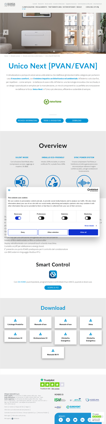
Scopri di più (53, 287)
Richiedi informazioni (27, 120)
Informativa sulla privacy (19, 415)
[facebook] (61, 420)
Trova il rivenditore (52, 120)
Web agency (7, 418)
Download (76, 120)
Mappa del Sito (20, 407)
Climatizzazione (15, 56)
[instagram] (68, 420)
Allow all (83, 232)
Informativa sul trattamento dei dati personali (16, 410)
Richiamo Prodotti (43, 413)
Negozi (27, 407)
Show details (89, 226)
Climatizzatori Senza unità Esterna (33, 56)
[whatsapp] (90, 420)
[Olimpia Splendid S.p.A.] (11, 4)
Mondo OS (41, 4)
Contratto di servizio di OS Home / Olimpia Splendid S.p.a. (20, 413)
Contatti (35, 4)
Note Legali (7, 415)
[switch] (41, 218)
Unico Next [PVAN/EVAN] (52, 56)
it (22, 9)
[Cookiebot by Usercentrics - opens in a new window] (89, 190)
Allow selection (53, 232)
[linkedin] (82, 420)
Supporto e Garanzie (71, 4)
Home (6, 56)
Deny (23, 232)
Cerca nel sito (91, 7)
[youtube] (75, 420)
